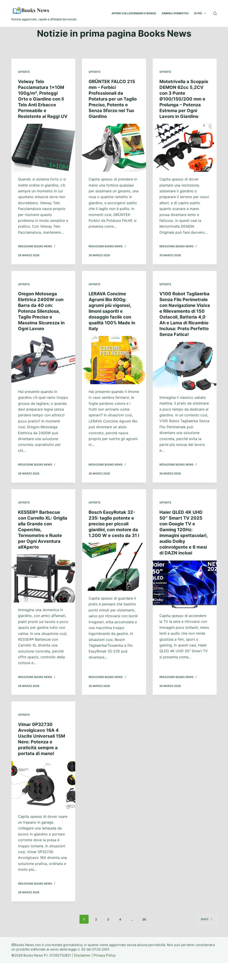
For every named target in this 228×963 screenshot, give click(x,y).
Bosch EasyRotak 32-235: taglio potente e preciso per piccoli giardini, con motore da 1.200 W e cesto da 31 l (114, 524)
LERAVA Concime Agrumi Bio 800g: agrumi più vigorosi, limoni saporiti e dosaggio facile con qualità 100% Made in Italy (112, 311)
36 (144, 919)
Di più (198, 13)
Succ (205, 919)
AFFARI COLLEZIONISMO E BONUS (134, 13)
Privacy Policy (105, 955)
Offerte (24, 71)
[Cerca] (215, 13)
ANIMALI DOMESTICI (175, 13)
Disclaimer (82, 955)
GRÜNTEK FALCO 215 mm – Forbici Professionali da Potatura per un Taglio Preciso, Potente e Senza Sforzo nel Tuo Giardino (113, 99)
